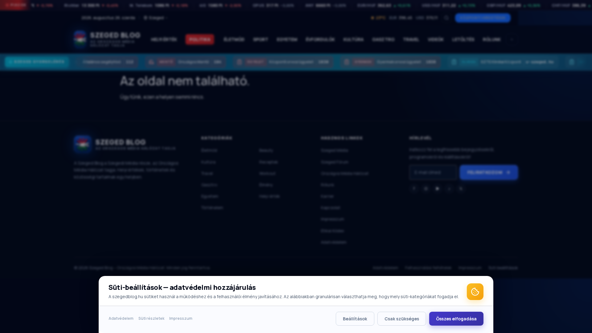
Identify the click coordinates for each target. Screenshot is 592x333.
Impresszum (180, 318)
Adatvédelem (121, 318)
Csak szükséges (401, 319)
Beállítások (355, 319)
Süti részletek (151, 318)
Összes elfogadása (456, 319)
